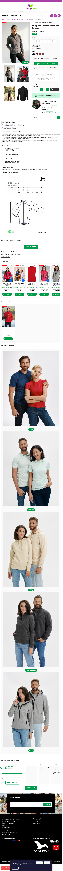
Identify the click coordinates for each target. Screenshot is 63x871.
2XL (50, 41)
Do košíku (55, 89)
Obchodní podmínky (6, 827)
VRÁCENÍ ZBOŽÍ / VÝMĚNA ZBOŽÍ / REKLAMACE (11, 820)
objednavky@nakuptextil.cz (51, 112)
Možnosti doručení (37, 48)
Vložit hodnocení (31, 246)
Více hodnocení (31, 787)
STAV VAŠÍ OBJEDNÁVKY (7, 834)
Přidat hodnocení (5, 256)
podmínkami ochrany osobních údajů (27, 808)
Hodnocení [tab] (8, 122)
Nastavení (15, 868)
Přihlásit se (47, 804)
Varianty (8, 294)
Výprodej (7, 12)
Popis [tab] (3, 122)
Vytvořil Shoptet (57, 861)
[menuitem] (5, 15)
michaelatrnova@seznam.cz (39, 818)
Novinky (2, 12)
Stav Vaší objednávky (28, 12)
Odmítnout (39, 863)
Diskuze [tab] (13, 122)
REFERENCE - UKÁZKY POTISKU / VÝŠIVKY (10, 832)
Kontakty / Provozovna (38, 12)
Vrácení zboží (20, 12)
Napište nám (4, 825)
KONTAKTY (4, 818)
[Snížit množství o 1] (41, 89)
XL (45, 41)
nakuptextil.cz (37, 823)
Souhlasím (47, 863)
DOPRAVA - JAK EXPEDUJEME (8, 823)
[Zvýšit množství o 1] (47, 89)
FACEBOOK (36, 821)
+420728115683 (37, 820)
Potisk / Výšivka (13, 12)
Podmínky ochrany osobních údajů (8, 829)
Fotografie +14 (25, 62)
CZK (47, 15)
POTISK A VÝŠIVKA (6, 831)
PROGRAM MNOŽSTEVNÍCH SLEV (8, 821)
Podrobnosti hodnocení (47, 22)
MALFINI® (56, 58)
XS (34, 41)
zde (26, 865)
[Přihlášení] (55, 15)
